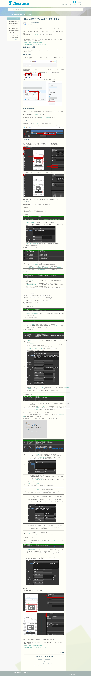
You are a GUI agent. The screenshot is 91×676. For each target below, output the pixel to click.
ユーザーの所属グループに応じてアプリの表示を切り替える (14, 32)
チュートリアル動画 (45, 117)
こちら (60, 414)
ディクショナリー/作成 (42, 457)
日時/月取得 (38, 267)
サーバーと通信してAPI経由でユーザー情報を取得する (14, 37)
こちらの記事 (35, 114)
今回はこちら (55, 540)
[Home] (18, 3)
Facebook (59, 652)
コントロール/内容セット (32, 243)
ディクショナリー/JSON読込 (34, 407)
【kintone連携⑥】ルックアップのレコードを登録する (14, 21)
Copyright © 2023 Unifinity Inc (73, 674)
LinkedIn (63, 652)
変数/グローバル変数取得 (32, 313)
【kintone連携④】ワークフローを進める (14, 25)
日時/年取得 (31, 267)
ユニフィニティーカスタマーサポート (34, 22)
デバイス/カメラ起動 (31, 222)
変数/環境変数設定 (31, 284)
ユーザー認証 (36, 34)
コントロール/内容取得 (34, 454)
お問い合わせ (65, 4)
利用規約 (26, 672)
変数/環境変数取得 (32, 340)
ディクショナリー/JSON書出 (35, 534)
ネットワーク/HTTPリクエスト (35, 348)
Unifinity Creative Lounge (16, 14)
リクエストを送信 (47, 666)
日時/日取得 (45, 267)
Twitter (61, 652)
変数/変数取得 (39, 479)
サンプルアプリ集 (31, 14)
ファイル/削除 (42, 387)
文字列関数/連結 (41, 269)
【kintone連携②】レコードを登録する (14, 28)
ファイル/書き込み (31, 280)
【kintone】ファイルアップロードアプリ (32, 42)
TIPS (25, 14)
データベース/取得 (31, 324)
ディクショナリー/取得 (44, 406)
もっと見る (16, 39)
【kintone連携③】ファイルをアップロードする (14, 26)
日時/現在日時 (35, 264)
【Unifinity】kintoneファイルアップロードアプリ (34, 44)
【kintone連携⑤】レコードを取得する (14, 23)
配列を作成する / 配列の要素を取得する (14, 34)
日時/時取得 (51, 267)
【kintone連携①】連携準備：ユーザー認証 (14, 30)
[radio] (40, 661)
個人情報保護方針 (16, 672)
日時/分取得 (58, 267)
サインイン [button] (80, 4)
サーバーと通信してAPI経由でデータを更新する (14, 35)
